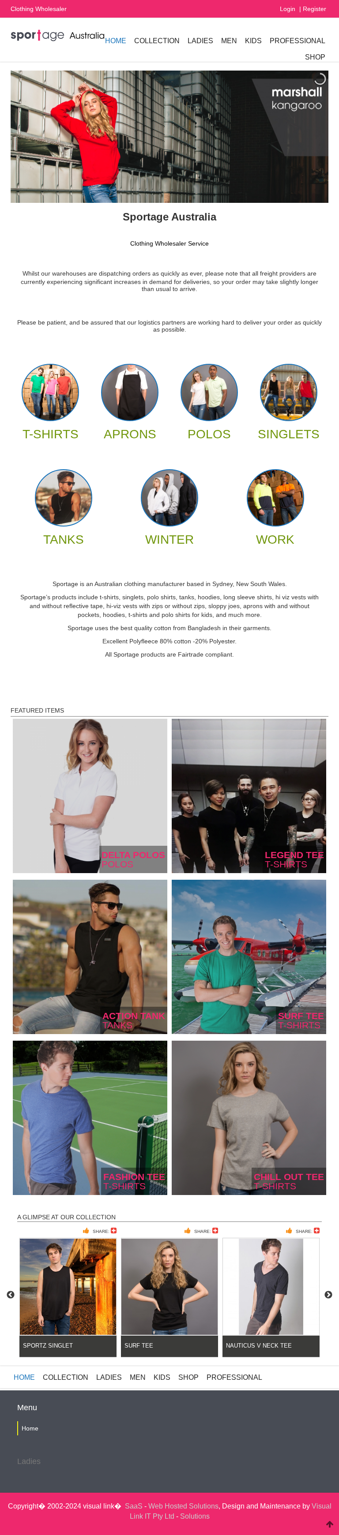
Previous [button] (10, 1295)
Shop (315, 57)
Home (115, 41)
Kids (253, 41)
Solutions (195, 1516)
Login (287, 8)
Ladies (200, 41)
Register (314, 8)
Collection (157, 41)
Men (229, 41)
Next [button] (328, 1295)
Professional (297, 41)
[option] (68, 1295)
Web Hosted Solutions (183, 1506)
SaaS (134, 1506)
